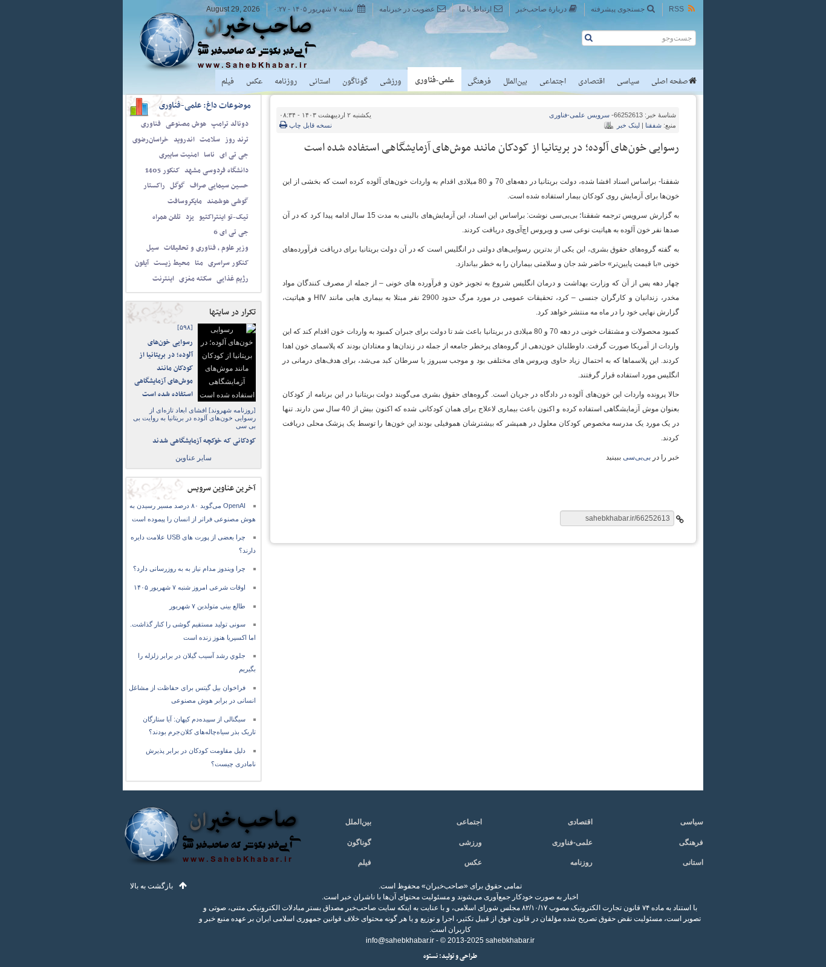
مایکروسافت (184, 201)
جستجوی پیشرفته (618, 9)
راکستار (154, 186)
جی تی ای (234, 155)
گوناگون (355, 81)
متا (199, 263)
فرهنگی (479, 81)
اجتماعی (552, 81)
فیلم (227, 81)
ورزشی (391, 81)
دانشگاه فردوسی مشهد (216, 170)
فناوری (151, 124)
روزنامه (286, 81)
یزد (190, 217)
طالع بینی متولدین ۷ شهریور (207, 606)
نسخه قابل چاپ (309, 125)
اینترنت (163, 279)
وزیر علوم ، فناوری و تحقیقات (206, 248)
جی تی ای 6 (231, 232)
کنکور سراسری (228, 263)
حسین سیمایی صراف (219, 186)
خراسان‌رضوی (150, 140)
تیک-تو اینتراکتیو (224, 217)
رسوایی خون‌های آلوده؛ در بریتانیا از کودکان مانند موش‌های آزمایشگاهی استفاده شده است (163, 368)
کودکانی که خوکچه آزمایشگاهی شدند (204, 441)
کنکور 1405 (162, 170)
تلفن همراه (166, 217)
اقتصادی (591, 81)
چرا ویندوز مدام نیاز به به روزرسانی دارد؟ (189, 568)
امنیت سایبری (179, 155)
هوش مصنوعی (186, 124)
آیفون (142, 263)
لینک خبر (628, 125)
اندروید (184, 140)
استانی (319, 81)
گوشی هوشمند (228, 201)
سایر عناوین (193, 458)
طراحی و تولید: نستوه (450, 956)
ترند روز (237, 140)
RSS (676, 9)
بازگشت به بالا (151, 886)
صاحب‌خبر (236, 41)
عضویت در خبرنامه (407, 9)
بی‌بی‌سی (637, 457)
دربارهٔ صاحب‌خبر (541, 9)
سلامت (210, 140)
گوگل (177, 186)
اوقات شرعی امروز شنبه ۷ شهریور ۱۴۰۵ (190, 587)
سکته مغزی (195, 279)
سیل (152, 248)
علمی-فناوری (434, 80)
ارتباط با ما (475, 9)
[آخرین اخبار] (212, 843)
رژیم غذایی (232, 279)
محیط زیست (172, 263)
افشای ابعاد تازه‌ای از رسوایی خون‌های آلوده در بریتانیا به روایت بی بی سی (194, 417)
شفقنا (653, 125)
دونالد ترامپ (230, 124)
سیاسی (628, 81)
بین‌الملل (515, 81)
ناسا (209, 155)
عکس (254, 81)
